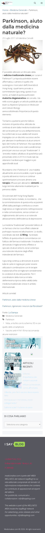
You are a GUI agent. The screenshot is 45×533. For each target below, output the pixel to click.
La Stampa (13, 312)
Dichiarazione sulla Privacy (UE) (18, 463)
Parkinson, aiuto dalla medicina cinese (19, 299)
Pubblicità (9, 467)
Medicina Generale (18, 10)
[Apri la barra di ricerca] (35, 3)
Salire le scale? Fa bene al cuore (18, 407)
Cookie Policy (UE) (13, 458)
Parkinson (10, 319)
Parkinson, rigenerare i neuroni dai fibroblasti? (22, 306)
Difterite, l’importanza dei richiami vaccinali (30, 377)
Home (5, 10)
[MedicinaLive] (6, 3)
